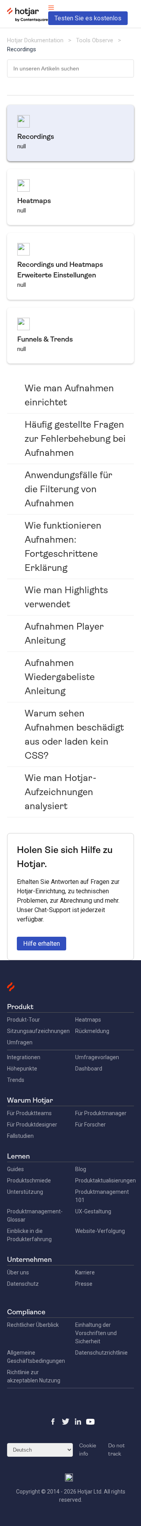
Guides (15, 1169)
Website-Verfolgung (100, 1231)
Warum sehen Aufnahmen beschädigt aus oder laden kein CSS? (74, 734)
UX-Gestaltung (93, 1211)
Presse (83, 1284)
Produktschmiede (29, 1180)
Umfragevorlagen (97, 1057)
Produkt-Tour (23, 1020)
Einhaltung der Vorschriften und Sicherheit (96, 1333)
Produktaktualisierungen (105, 1180)
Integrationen (23, 1057)
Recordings (21, 49)
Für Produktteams (29, 1113)
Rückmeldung (92, 1031)
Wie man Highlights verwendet (66, 597)
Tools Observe (94, 40)
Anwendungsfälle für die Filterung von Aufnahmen (68, 489)
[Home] (27, 19)
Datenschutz (23, 1284)
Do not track (116, 1449)
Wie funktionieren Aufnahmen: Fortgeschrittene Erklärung (63, 546)
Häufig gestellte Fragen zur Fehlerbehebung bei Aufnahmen (75, 438)
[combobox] (70, 68)
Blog (80, 1169)
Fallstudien (20, 1136)
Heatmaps (88, 1020)
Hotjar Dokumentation (35, 40)
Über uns (18, 1272)
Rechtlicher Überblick (33, 1325)
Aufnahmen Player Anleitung (64, 633)
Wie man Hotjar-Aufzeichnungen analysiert (60, 792)
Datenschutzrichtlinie (101, 1353)
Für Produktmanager (101, 1113)
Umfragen (20, 1042)
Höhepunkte (22, 1068)
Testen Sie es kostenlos (87, 18)
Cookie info (87, 1449)
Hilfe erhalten (41, 943)
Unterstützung (25, 1192)
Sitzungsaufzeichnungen (38, 1031)
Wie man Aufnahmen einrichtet (69, 395)
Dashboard (88, 1068)
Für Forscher (90, 1124)
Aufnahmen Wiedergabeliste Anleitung (60, 676)
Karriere (85, 1272)
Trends (15, 1080)
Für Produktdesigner (32, 1124)
